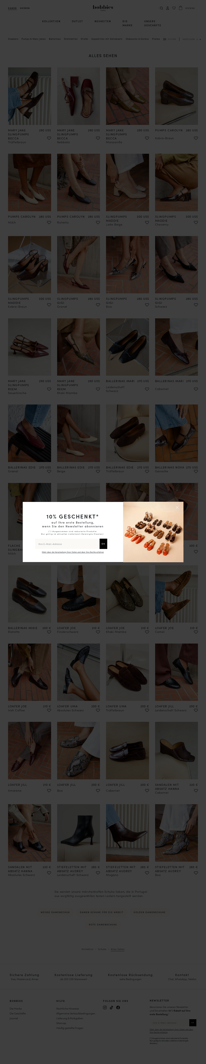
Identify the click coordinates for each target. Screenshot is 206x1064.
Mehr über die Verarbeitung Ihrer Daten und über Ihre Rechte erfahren (73, 552)
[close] (177, 507)
